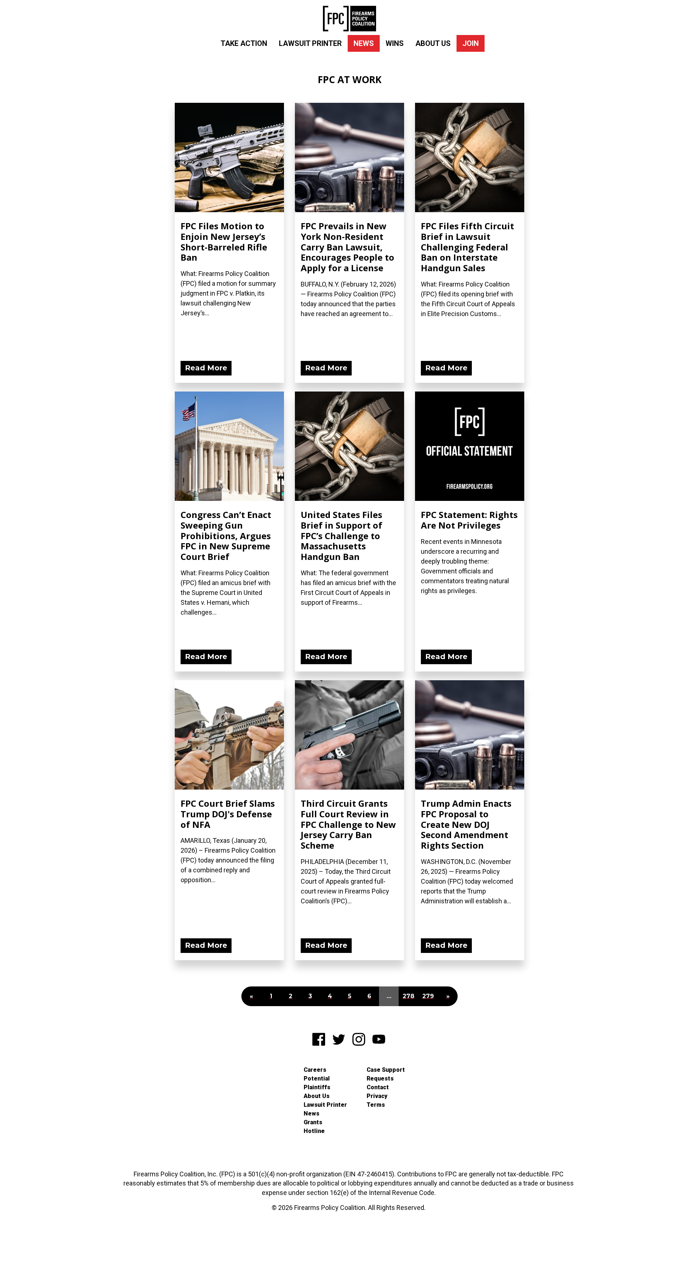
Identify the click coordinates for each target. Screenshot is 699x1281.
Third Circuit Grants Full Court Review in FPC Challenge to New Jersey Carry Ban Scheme (348, 824)
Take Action (244, 43)
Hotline (314, 1131)
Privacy (377, 1096)
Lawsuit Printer (310, 43)
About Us (433, 43)
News (364, 43)
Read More (206, 367)
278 (408, 996)
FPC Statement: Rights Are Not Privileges (469, 520)
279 (428, 996)
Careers (315, 1069)
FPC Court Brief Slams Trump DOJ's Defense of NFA (228, 813)
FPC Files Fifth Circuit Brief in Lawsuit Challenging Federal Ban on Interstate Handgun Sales (467, 247)
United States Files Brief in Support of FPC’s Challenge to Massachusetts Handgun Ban (341, 535)
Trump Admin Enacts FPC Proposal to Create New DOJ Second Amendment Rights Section (466, 824)
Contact (378, 1087)
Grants (313, 1122)
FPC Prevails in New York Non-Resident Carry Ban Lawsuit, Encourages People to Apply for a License (347, 247)
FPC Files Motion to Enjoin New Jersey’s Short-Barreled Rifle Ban (224, 241)
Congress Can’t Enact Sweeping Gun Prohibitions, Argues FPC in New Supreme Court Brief (226, 535)
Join (470, 43)
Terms (376, 1104)
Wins (395, 43)
